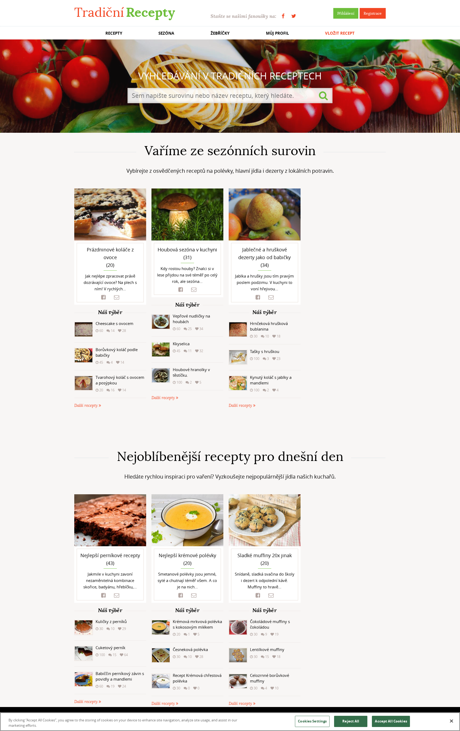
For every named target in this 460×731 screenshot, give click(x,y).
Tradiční (124, 12)
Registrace (373, 13)
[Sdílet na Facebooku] (103, 297)
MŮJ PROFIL (277, 33)
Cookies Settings (312, 721)
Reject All (350, 721)
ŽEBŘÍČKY (220, 33)
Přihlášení (345, 13)
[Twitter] (293, 16)
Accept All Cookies (391, 721)
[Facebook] (283, 16)
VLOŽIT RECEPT (340, 33)
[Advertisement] (230, 429)
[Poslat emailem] (116, 297)
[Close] (451, 721)
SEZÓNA (166, 33)
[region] (230, 721)
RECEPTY (113, 33)
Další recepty (86, 405)
